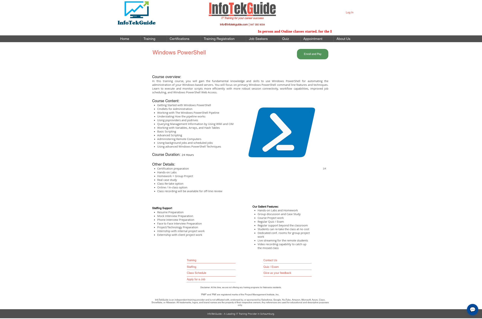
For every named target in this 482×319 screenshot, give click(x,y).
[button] (262, 39)
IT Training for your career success (242, 18)
